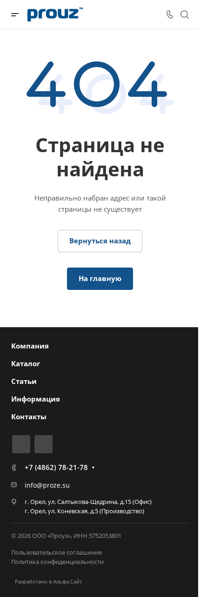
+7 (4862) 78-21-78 (56, 467)
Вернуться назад (100, 240)
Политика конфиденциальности (57, 561)
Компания (30, 345)
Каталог (25, 363)
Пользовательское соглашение (56, 552)
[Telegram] (43, 444)
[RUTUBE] (21, 444)
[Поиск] (184, 14)
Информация (35, 398)
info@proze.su (47, 485)
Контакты (29, 416)
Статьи (24, 381)
